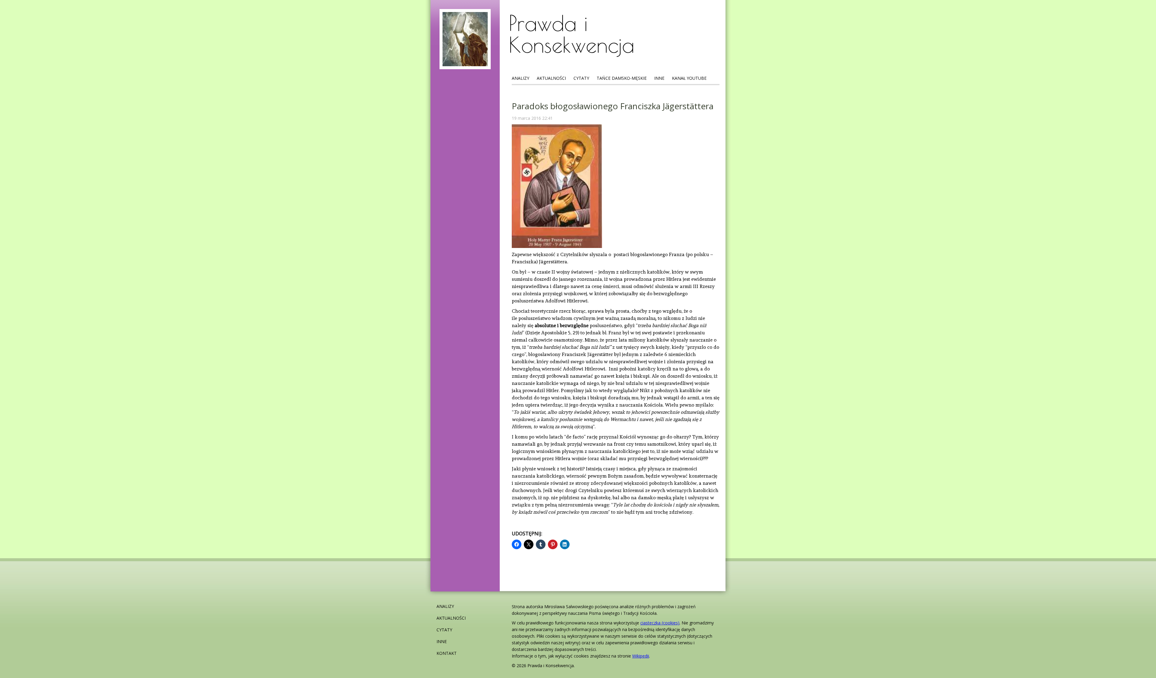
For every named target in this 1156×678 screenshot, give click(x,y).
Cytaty (581, 78)
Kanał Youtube (689, 78)
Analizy (520, 78)
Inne (659, 78)
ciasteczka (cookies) (659, 623)
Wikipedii (640, 656)
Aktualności (551, 78)
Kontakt (447, 653)
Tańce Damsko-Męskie (622, 78)
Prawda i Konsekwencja (571, 33)
